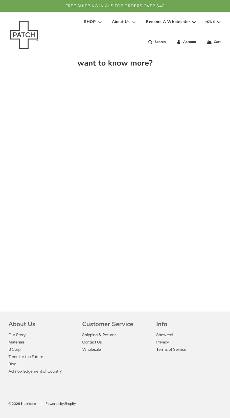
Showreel (164, 334)
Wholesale (91, 349)
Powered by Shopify (60, 403)
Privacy (162, 342)
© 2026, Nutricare (22, 403)
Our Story (17, 334)
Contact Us (92, 342)
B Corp (14, 349)
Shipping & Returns (99, 334)
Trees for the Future (25, 356)
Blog (12, 363)
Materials (16, 342)
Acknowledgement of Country (35, 371)
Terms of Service (171, 349)
